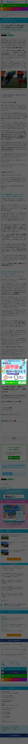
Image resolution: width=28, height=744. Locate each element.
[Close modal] (26, 360)
